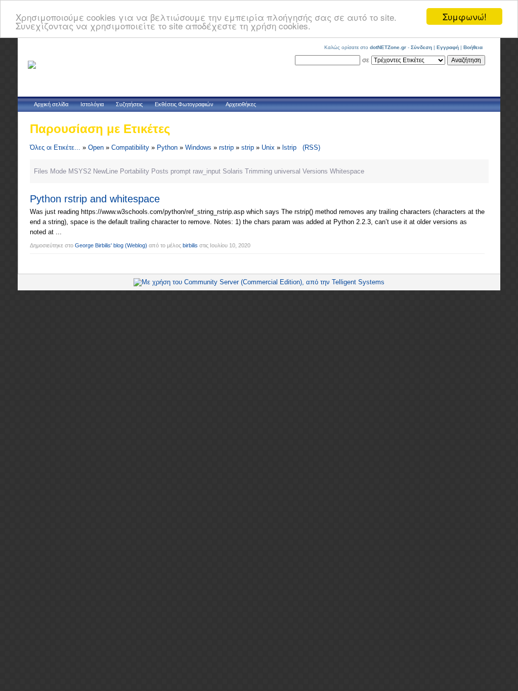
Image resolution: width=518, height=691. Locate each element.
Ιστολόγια (92, 104)
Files (41, 171)
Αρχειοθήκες (241, 104)
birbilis (190, 245)
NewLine (105, 171)
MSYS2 (79, 171)
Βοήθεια (473, 47)
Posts (159, 171)
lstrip (289, 147)
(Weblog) (136, 245)
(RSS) (311, 147)
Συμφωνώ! (465, 16)
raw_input (207, 171)
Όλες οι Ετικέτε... (55, 147)
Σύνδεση (421, 47)
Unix (268, 147)
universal (287, 171)
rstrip (226, 147)
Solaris (233, 171)
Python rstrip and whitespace (95, 198)
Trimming (258, 171)
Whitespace (347, 171)
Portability (134, 171)
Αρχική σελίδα (51, 104)
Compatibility (130, 147)
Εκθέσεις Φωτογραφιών (184, 104)
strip (247, 147)
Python (167, 147)
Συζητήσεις (129, 104)
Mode (58, 171)
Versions (315, 171)
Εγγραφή (448, 47)
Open (96, 147)
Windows (198, 147)
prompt (180, 171)
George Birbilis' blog (99, 245)
